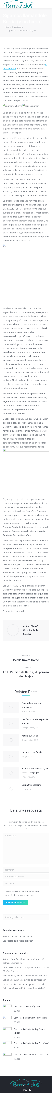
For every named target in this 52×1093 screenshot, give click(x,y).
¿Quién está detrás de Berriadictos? (30, 975)
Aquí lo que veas (30, 735)
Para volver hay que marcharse (31, 704)
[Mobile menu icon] (47, 4)
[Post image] (11, 707)
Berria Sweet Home (31, 784)
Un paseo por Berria (32, 752)
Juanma (6, 975)
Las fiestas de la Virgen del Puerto (35, 721)
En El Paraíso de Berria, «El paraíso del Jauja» (35, 770)
